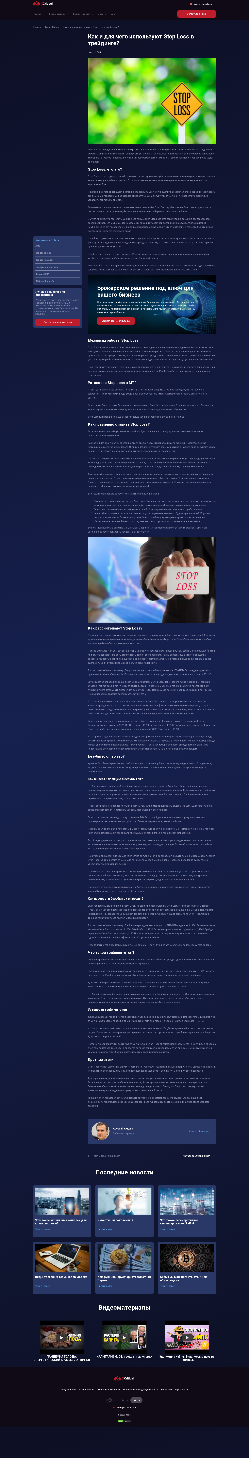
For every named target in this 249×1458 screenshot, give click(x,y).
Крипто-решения (81, 14)
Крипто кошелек (44, 260)
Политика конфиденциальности (140, 1389)
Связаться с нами (196, 14)
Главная (37, 14)
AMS (37, 246)
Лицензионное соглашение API (78, 1389)
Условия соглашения (109, 1389)
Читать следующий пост (197, 1156)
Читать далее (42, 1229)
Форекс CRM (42, 274)
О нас (100, 14)
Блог (113, 14)
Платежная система (46, 267)
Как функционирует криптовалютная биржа (124, 1278)
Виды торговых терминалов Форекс (61, 1277)
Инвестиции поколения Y (115, 1220)
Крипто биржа (43, 253)
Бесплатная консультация (58, 322)
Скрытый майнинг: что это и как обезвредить (183, 1278)
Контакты (166, 1389)
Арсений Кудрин (123, 1128)
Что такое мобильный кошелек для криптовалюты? (61, 1221)
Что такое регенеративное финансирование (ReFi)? (179, 1221)
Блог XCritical (52, 27)
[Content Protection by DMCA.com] (124, 1421)
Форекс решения (57, 14)
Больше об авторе (198, 1131)
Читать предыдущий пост (106, 1156)
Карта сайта (181, 1389)
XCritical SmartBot (45, 281)
